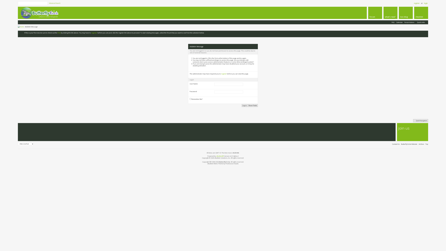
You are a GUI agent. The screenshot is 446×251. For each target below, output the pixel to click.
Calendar (399, 22)
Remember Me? (197, 99)
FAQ (393, 22)
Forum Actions (409, 22)
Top (426, 144)
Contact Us (396, 144)
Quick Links (421, 22)
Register (417, 3)
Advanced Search (54, 3)
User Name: (194, 84)
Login (426, 3)
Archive (421, 144)
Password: (193, 91)
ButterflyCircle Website (409, 144)
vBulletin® (220, 156)
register (224, 74)
